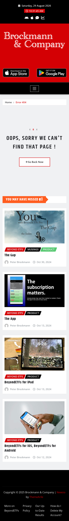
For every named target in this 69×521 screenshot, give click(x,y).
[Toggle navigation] (34, 88)
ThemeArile (36, 497)
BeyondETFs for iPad (19, 382)
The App (10, 319)
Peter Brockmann (20, 262)
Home (8, 102)
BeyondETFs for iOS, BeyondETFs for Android (30, 448)
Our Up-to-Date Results (40, 510)
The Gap (10, 255)
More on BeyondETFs (11, 508)
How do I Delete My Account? (56, 510)
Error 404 (21, 102)
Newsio (61, 492)
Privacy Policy (27, 508)
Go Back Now (35, 161)
